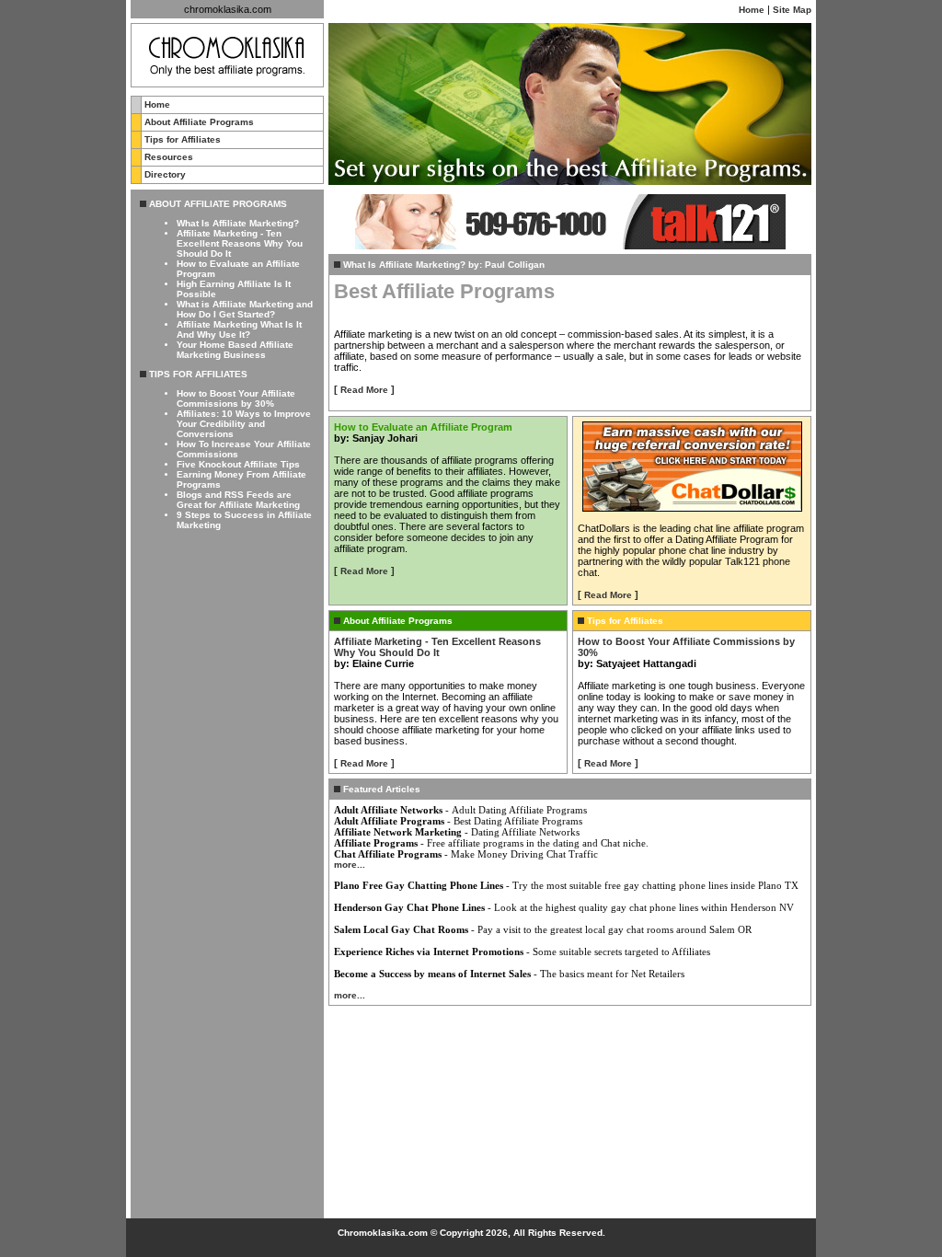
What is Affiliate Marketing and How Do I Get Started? (245, 309)
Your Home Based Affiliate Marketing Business (235, 350)
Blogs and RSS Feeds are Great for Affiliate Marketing (238, 500)
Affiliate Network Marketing (398, 831)
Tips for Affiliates (182, 139)
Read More (364, 390)
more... (349, 864)
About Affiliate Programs (199, 122)
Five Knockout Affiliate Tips (238, 464)
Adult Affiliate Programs (389, 820)
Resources (168, 157)
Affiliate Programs (376, 842)
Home (751, 10)
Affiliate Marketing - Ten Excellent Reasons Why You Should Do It (240, 243)
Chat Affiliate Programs (388, 853)
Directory (165, 174)
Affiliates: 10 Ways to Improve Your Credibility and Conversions (244, 424)
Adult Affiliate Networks (388, 809)
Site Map (792, 10)
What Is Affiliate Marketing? (238, 223)
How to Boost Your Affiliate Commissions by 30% (236, 398)
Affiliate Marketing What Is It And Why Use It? (239, 329)
